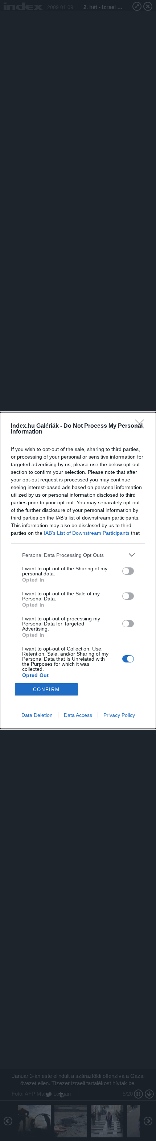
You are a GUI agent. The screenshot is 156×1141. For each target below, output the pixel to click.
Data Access (78, 715)
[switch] (128, 571)
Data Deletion (37, 715)
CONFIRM (46, 689)
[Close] (142, 426)
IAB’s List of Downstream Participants (87, 533)
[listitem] (78, 555)
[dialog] (78, 570)
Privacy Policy (119, 715)
